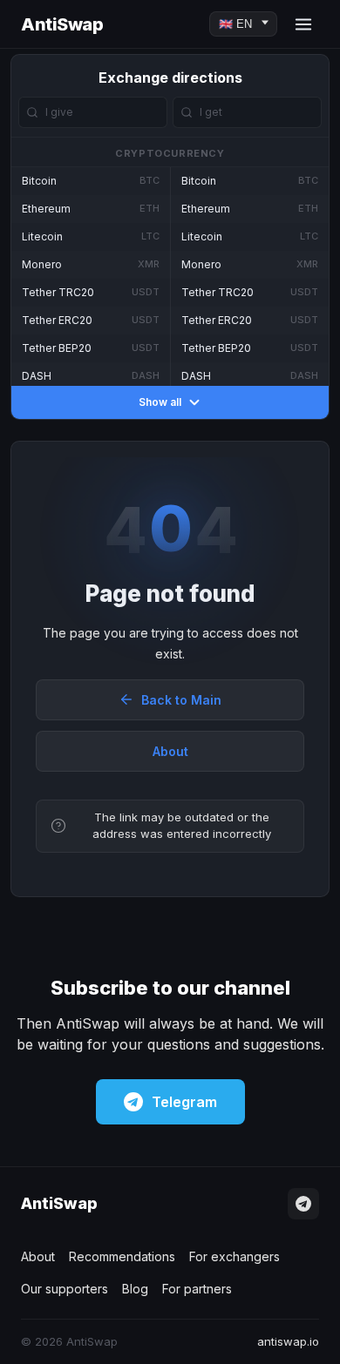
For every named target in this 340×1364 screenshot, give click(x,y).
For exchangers (234, 1256)
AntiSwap (62, 24)
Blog (135, 1288)
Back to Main (181, 699)
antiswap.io (288, 1341)
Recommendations (122, 1256)
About (170, 751)
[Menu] (303, 24)
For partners (197, 1288)
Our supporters (64, 1288)
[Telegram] (303, 1203)
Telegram (184, 1102)
